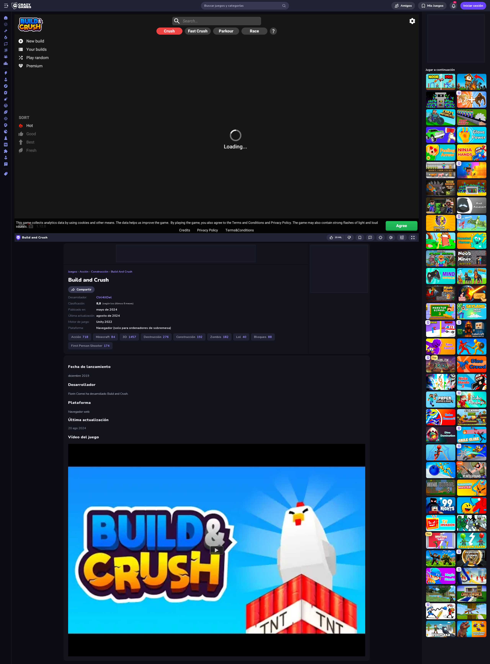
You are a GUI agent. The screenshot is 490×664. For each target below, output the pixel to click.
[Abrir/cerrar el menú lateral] (6, 5)
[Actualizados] (5, 44)
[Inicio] (5, 18)
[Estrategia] (5, 125)
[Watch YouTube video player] (216, 550)
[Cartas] (5, 92)
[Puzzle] (5, 151)
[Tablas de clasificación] (5, 63)
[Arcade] (5, 79)
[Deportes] (5, 112)
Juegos (72, 271)
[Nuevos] (5, 31)
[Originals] (5, 50)
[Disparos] (5, 118)
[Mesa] (5, 138)
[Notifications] (453, 6)
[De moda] (5, 37)
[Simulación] (5, 157)
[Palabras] (5, 144)
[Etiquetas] (5, 174)
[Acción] (5, 73)
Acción (84, 271)
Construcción (99, 271)
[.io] (5, 131)
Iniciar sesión (473, 6)
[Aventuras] (5, 86)
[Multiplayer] (5, 57)
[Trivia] (5, 164)
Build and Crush (121, 271)
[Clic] (5, 99)
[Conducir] (5, 105)
